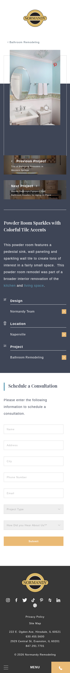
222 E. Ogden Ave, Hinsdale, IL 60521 (35, 631)
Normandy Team (22, 311)
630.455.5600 (35, 636)
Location (18, 324)
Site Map (35, 623)
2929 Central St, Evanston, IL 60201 (35, 641)
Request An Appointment (60, 667)
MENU (35, 667)
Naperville (18, 334)
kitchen (10, 285)
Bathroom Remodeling (24, 42)
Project (16, 347)
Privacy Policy (35, 616)
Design (16, 301)
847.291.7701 (35, 645)
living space (34, 285)
